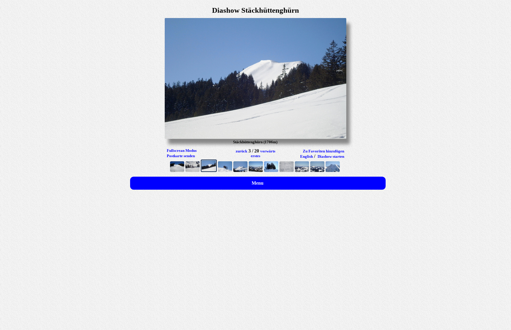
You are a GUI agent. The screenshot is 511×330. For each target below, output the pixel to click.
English (306, 156)
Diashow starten (331, 156)
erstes (255, 156)
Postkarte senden (181, 156)
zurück (241, 151)
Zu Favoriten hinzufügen (323, 151)
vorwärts (267, 151)
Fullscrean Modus (182, 150)
